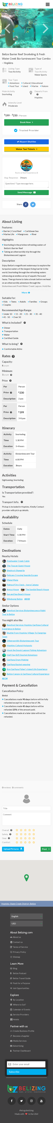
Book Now (25, 122)
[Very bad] (16, 829)
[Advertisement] (26, 748)
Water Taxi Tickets (25, 149)
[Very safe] (33, 833)
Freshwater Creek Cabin (18, 561)
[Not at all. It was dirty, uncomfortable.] (16, 841)
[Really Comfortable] (29, 841)
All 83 (27, 599)
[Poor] (21, 829)
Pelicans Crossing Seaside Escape (22, 575)
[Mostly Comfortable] (25, 841)
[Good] (29, 829)
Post (44, 849)
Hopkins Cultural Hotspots (19, 645)
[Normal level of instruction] (25, 833)
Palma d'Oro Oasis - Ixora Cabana (22, 584)
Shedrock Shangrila (16, 570)
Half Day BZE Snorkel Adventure (22, 655)
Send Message (25, 192)
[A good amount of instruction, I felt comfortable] (29, 833)
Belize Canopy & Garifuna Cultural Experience (28, 674)
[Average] (25, 829)
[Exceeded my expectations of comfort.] (33, 841)
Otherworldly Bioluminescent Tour (23, 640)
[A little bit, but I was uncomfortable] (21, 833)
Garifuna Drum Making (17, 659)
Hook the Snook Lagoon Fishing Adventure (26, 650)
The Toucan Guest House (18, 565)
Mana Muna (12, 580)
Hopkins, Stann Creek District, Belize (18, 903)
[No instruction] (16, 833)
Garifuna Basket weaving (18, 664)
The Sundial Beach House (37, 589)
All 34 (4, 678)
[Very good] (33, 829)
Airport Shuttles (27, 141)
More (24, 292)
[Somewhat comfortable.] (21, 841)
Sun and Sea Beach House (18, 594)
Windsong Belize (15, 599)
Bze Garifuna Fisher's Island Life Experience (27, 669)
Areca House (13, 589)
